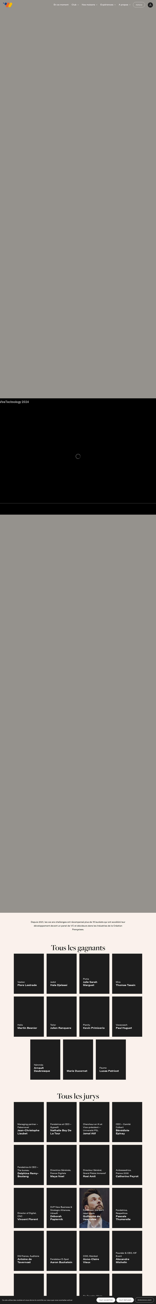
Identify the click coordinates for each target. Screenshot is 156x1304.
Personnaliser (144, 1300)
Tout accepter (106, 1300)
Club (74, 4)
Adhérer (139, 5)
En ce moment (61, 4)
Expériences (107, 4)
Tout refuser (125, 1300)
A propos (124, 4)
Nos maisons (89, 4)
